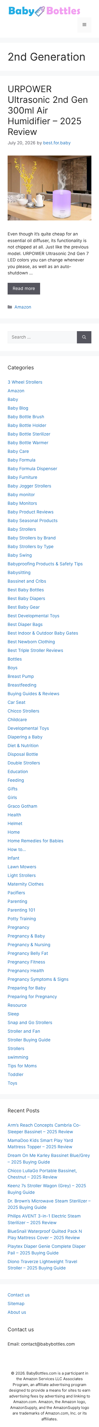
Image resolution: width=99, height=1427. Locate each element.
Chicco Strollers (23, 711)
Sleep (13, 1013)
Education (18, 771)
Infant (13, 858)
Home (14, 832)
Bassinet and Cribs (27, 581)
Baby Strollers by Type (31, 546)
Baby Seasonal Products (33, 520)
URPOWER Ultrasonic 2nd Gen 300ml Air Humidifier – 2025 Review (48, 110)
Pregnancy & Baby (26, 936)
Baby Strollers (22, 529)
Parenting (17, 901)
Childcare (17, 719)
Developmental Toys (28, 728)
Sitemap (16, 1303)
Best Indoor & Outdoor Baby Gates (43, 633)
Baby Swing (20, 555)
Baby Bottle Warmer (28, 442)
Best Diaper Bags (25, 624)
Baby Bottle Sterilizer (29, 434)
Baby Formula (22, 460)
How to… (17, 849)
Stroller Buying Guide (29, 1039)
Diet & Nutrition (23, 745)
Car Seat (16, 702)
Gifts (13, 788)
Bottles (15, 659)
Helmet (15, 823)
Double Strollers (24, 762)
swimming (18, 1057)
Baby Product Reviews (31, 511)
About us (17, 1312)
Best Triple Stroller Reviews (35, 650)
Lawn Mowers (22, 866)
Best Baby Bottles (26, 589)
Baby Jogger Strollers (29, 485)
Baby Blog (18, 408)
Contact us (19, 1294)
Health (14, 814)
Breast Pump (21, 676)
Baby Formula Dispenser (32, 468)
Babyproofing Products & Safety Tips (45, 563)
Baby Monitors (22, 503)
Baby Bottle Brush (26, 416)
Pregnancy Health (26, 970)
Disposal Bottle (23, 754)
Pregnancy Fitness (26, 961)
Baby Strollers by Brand (32, 537)
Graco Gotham (22, 806)
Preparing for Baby (27, 987)
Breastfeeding (22, 685)
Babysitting (19, 572)
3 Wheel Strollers (25, 382)
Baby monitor (21, 494)
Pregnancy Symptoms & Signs (38, 979)
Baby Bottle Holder (27, 425)
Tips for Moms (22, 1065)
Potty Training (22, 918)
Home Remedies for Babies (35, 840)
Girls (12, 797)
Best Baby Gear (24, 607)
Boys (13, 667)
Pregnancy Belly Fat (28, 953)
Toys (12, 1083)
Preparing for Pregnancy (32, 996)
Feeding (16, 780)
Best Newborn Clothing (31, 641)
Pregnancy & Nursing (29, 944)
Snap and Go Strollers (30, 1022)
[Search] (84, 337)
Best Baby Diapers (26, 598)
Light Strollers (22, 875)
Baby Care (18, 451)
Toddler (15, 1074)
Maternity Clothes (26, 884)
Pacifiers (16, 892)
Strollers (16, 1048)
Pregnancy (18, 927)
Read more (24, 288)
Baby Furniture (22, 477)
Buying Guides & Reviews (33, 693)
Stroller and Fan (24, 1031)
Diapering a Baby (25, 736)
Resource (17, 1005)
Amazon (22, 307)
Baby (13, 399)
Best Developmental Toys (33, 615)
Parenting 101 (21, 910)
